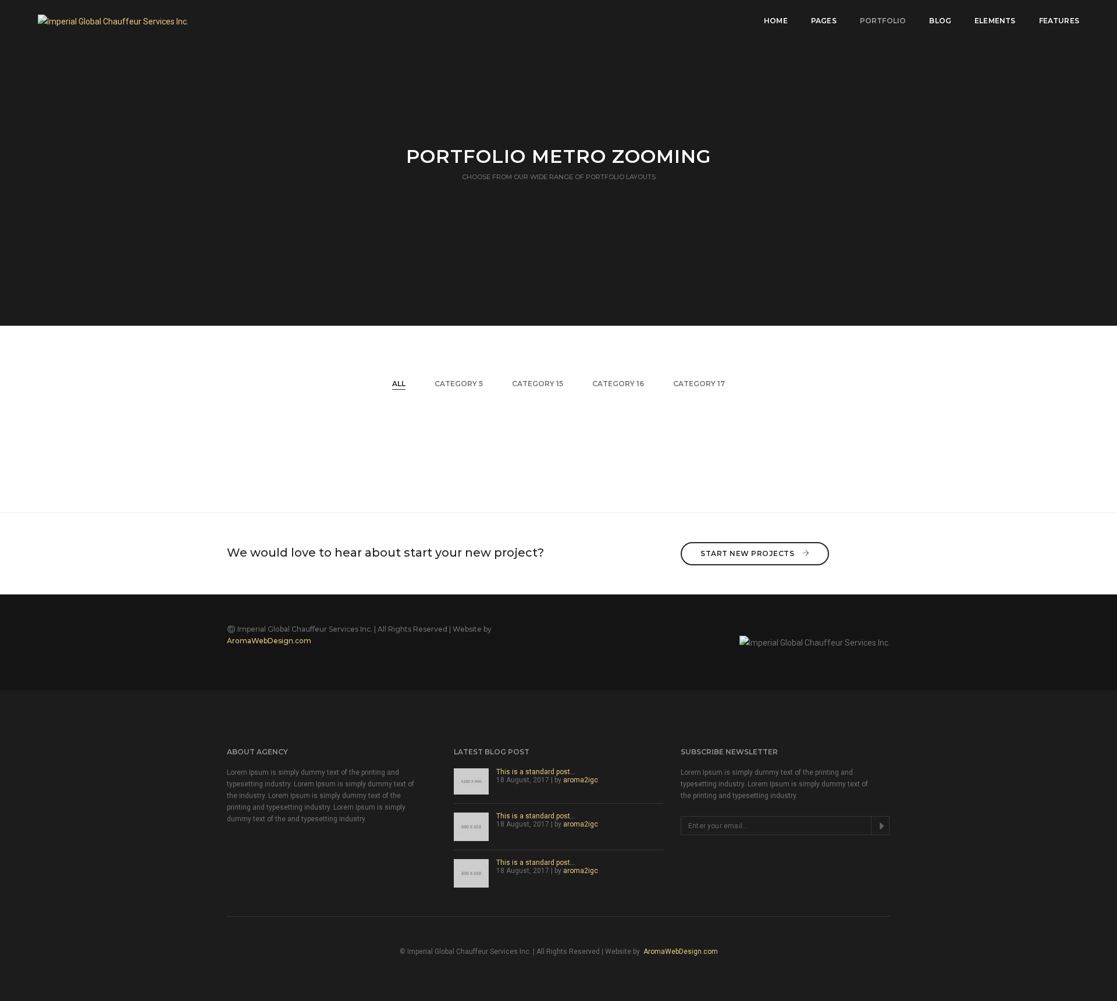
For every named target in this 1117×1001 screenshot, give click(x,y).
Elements (994, 20)
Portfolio (883, 20)
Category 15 (537, 383)
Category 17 (699, 383)
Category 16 (618, 383)
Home (776, 20)
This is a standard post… (535, 772)
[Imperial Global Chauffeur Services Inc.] (113, 20)
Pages (824, 20)
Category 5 (459, 383)
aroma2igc (580, 780)
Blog (940, 20)
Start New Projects (748, 553)
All (398, 383)
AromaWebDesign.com (269, 640)
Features (1059, 20)
